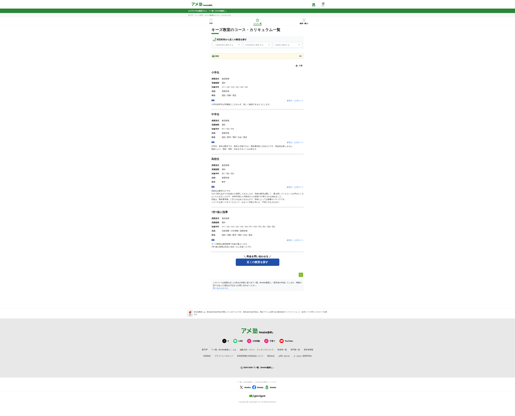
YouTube (289, 341)
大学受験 (256, 341)
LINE (240, 341)
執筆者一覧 (282, 349)
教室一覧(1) (304, 23)
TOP (211, 23)
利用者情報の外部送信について (250, 355)
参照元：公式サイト (295, 100)
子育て (272, 341)
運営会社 (271, 355)
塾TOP (190, 15)
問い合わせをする (220, 288)
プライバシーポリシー (224, 355)
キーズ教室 (199, 15)
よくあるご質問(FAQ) (302, 355)
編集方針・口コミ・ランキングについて (257, 349)
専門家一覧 (295, 349)
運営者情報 (308, 349)
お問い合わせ (284, 355)
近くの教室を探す (257, 262)
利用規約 (207, 355)
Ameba (247, 387)
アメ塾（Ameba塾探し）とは (223, 349)
